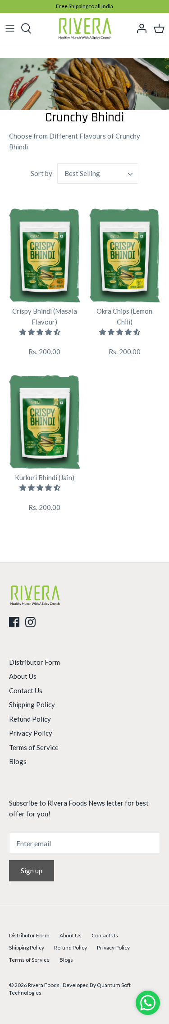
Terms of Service (34, 747)
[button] (40, 332)
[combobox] (97, 173)
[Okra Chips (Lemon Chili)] (124, 256)
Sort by (41, 173)
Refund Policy (30, 719)
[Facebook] (14, 622)
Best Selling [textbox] (82, 173)
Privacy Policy (30, 733)
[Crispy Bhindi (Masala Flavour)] (44, 256)
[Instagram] (30, 622)
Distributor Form (34, 662)
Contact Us (25, 690)
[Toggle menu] (10, 28)
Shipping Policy (32, 704)
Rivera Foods (44, 985)
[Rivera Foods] (84, 28)
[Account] (139, 28)
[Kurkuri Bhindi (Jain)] (44, 422)
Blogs (18, 761)
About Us (23, 676)
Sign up (31, 870)
